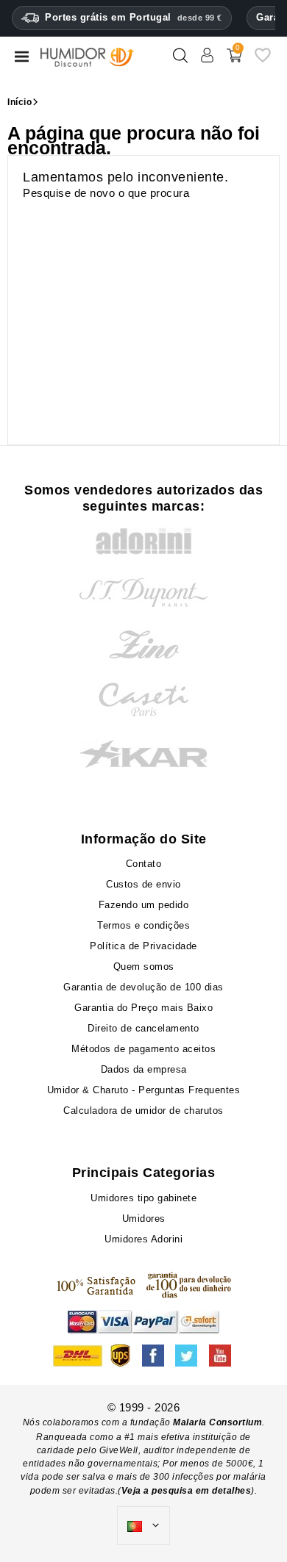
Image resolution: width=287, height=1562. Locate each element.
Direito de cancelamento (143, 1028)
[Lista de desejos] (262, 60)
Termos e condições (143, 925)
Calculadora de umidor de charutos (143, 1110)
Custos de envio (143, 884)
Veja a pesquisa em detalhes (186, 1491)
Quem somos (143, 966)
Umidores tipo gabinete (143, 1197)
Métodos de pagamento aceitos (143, 1048)
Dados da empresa (144, 1069)
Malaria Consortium (217, 1422)
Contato (144, 863)
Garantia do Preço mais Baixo (143, 1007)
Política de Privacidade (143, 945)
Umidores (144, 1218)
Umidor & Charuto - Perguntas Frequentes (144, 1089)
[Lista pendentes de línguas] (143, 1526)
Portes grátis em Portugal (133, 17)
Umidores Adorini (143, 1239)
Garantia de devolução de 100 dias (143, 987)
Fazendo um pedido (144, 904)
